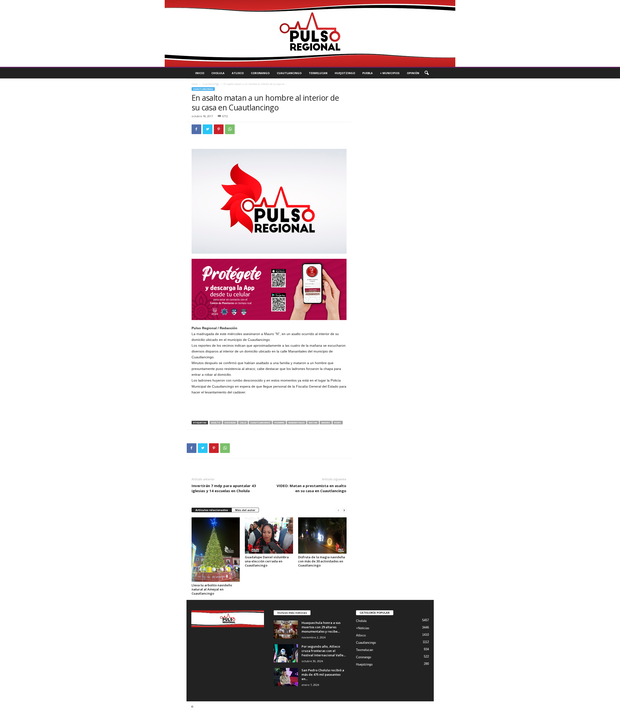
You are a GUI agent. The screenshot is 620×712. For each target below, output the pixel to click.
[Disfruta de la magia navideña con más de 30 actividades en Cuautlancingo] (322, 535)
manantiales (296, 422)
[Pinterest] (219, 129)
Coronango (260, 73)
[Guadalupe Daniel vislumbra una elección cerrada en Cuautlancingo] (269, 535)
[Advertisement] (269, 408)
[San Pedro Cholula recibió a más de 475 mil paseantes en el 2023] (286, 677)
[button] (426, 73)
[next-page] (344, 510)
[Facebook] (196, 129)
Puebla (367, 73)
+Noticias (362, 628)
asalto (215, 422)
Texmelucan (318, 73)
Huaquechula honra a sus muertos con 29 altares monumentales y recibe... (321, 627)
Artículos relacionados (211, 510)
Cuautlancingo (289, 73)
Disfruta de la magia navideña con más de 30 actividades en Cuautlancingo (321, 561)
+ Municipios (390, 73)
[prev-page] (338, 510)
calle (243, 422)
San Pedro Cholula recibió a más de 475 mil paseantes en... (323, 674)
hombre (279, 422)
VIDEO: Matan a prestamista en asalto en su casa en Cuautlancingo (311, 488)
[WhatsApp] (230, 129)
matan (313, 422)
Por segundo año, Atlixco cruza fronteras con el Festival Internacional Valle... (324, 650)
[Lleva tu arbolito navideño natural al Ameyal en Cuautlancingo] (216, 549)
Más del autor (245, 510)
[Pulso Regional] (310, 33)
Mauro (325, 422)
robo (337, 422)
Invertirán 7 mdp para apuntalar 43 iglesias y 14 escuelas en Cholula (224, 488)
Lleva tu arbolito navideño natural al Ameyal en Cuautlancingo (212, 589)
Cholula (218, 73)
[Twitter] (207, 129)
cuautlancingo (260, 422)
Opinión (413, 73)
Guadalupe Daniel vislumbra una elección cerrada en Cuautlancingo (267, 561)
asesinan (230, 422)
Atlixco (238, 73)
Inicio (199, 73)
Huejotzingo (345, 73)
